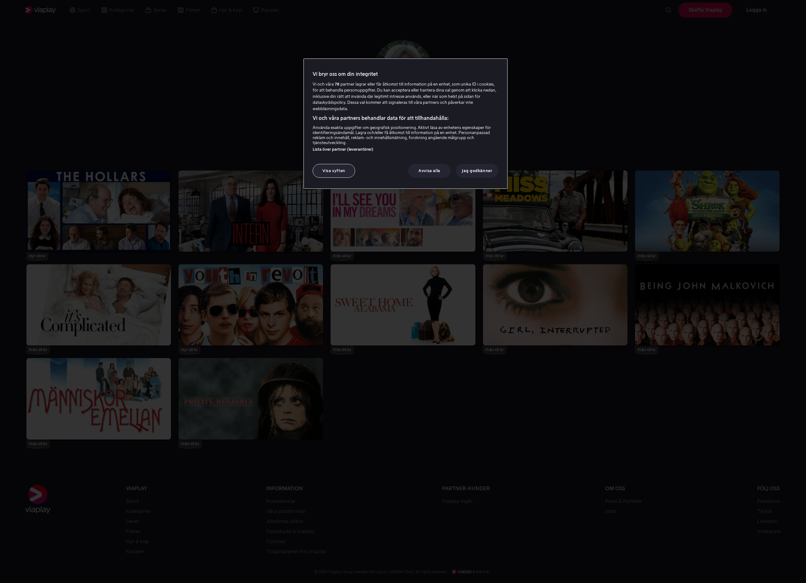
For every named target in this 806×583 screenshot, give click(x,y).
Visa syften (333, 171)
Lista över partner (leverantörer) (343, 149)
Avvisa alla (429, 171)
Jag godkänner (477, 171)
